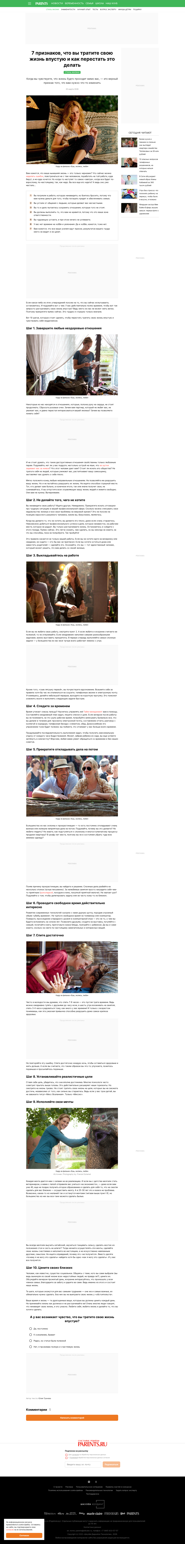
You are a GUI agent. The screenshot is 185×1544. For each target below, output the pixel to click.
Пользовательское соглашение (89, 1487)
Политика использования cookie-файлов (65, 1490)
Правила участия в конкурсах (119, 1487)
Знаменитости (68, 9)
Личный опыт (83, 9)
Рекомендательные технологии (99, 1490)
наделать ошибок (34, 176)
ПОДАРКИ (137, 9)
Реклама (69, 1487)
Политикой (74, 1458)
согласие (75, 1455)
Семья (89, 3)
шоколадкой (46, 892)
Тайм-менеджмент (93, 711)
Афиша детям (124, 9)
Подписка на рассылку (76, 1451)
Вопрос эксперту (108, 9)
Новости (57, 3)
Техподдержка (92, 1494)
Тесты (95, 9)
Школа (99, 3)
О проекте (57, 1487)
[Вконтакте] (89, 1482)
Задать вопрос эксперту (126, 1490)
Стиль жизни (52, 9)
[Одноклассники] (96, 1482)
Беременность (74, 3)
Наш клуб (112, 3)
